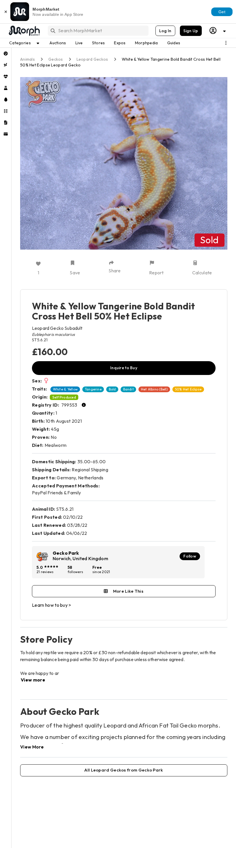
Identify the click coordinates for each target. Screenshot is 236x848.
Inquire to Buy (123, 367)
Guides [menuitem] (173, 43)
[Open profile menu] (218, 31)
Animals (27, 59)
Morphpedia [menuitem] (146, 43)
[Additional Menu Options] (226, 42)
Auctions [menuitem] (58, 43)
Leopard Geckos (92, 59)
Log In (165, 30)
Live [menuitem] (79, 43)
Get (221, 11)
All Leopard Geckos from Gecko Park (123, 770)
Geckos (55, 59)
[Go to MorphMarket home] (24, 31)
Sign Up (190, 30)
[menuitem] (5, 53)
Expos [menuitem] (119, 43)
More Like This (128, 591)
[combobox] (97, 30)
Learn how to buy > (51, 605)
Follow (189, 556)
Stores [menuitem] (98, 43)
